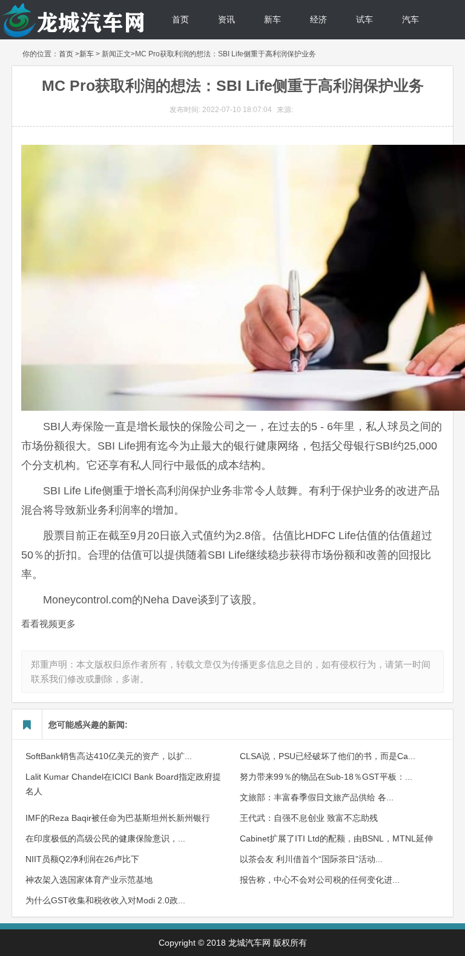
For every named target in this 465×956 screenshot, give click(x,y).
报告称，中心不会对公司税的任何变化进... (320, 880)
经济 (318, 19)
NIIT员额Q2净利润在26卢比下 (82, 859)
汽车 (410, 19)
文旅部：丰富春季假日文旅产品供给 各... (317, 797)
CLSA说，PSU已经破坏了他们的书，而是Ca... (327, 756)
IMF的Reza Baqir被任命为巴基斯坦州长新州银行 (117, 818)
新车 (272, 19)
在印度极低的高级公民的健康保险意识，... (105, 838)
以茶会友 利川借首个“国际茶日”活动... (311, 859)
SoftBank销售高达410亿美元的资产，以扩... (108, 756)
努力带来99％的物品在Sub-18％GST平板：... (326, 777)
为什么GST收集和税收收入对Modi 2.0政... (105, 900)
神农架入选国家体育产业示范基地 (89, 880)
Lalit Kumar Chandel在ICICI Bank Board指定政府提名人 (123, 784)
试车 (364, 19)
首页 (180, 19)
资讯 (226, 19)
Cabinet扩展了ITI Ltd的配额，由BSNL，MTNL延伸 (336, 838)
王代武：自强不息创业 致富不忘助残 (309, 818)
